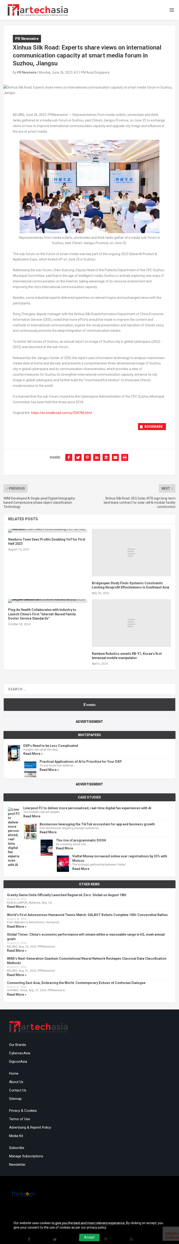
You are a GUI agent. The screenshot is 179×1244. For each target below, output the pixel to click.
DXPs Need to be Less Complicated (50, 746)
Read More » (33, 754)
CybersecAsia (19, 1053)
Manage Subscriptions (26, 1156)
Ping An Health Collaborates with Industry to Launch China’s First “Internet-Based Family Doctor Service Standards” (42, 614)
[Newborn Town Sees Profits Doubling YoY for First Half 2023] (47, 531)
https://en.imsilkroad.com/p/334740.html (61, 413)
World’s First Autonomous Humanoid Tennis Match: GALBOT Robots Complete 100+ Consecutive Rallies (87, 915)
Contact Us (17, 1090)
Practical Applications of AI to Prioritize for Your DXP (81, 761)
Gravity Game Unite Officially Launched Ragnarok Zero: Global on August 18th (66, 895)
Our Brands (17, 1045)
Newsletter (17, 1164)
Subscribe (16, 1148)
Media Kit (16, 1136)
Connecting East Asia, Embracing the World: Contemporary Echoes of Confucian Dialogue (76, 983)
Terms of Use (19, 1119)
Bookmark (154, 426)
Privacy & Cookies (23, 1111)
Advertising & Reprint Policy (30, 1127)
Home (13, 1073)
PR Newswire (27, 38)
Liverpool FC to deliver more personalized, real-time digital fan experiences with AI (87, 808)
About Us (16, 1082)
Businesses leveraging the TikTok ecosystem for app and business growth (97, 824)
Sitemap (15, 1099)
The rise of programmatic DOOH (81, 840)
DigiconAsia (18, 1061)
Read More (31, 816)
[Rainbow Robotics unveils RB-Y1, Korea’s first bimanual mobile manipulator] (131, 623)
